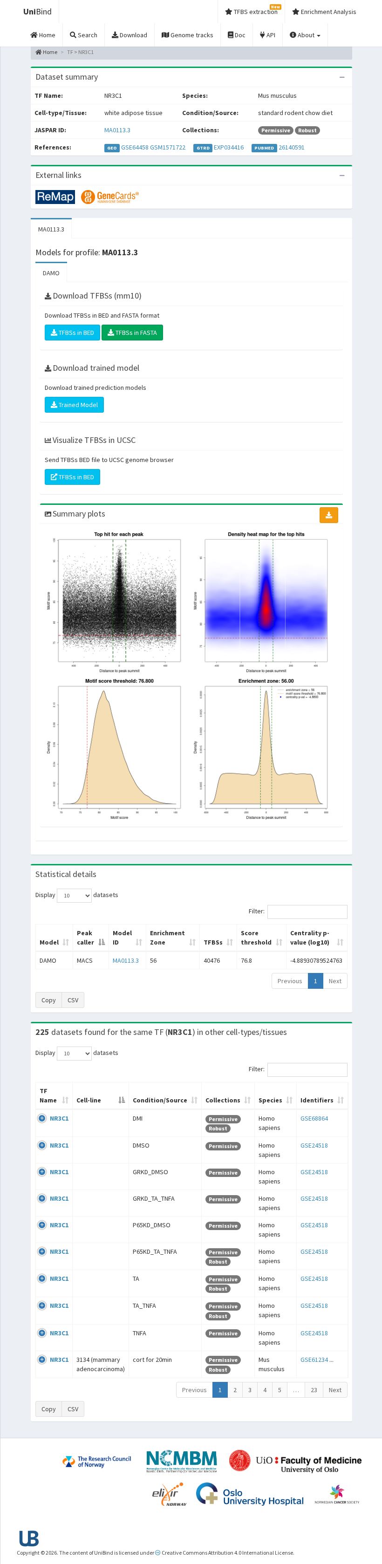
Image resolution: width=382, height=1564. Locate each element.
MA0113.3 (117, 130)
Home (49, 51)
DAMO (51, 273)
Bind (37, 11)
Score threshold (256, 937)
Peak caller (85, 937)
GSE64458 (135, 147)
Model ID (122, 937)
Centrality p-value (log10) (309, 937)
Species (270, 1100)
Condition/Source (160, 1100)
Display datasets (76, 895)
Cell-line (88, 1100)
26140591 (292, 147)
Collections (222, 1100)
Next (335, 981)
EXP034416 (229, 147)
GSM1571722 (167, 147)
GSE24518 (314, 1145)
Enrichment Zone (167, 937)
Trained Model (77, 405)
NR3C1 (59, 1118)
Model (49, 942)
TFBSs (213, 942)
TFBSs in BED (75, 332)
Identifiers (317, 1100)
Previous (290, 981)
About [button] (306, 35)
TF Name (48, 1095)
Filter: (257, 911)
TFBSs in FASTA (135, 332)
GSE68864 (314, 1118)
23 (314, 1390)
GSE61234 (314, 1359)
